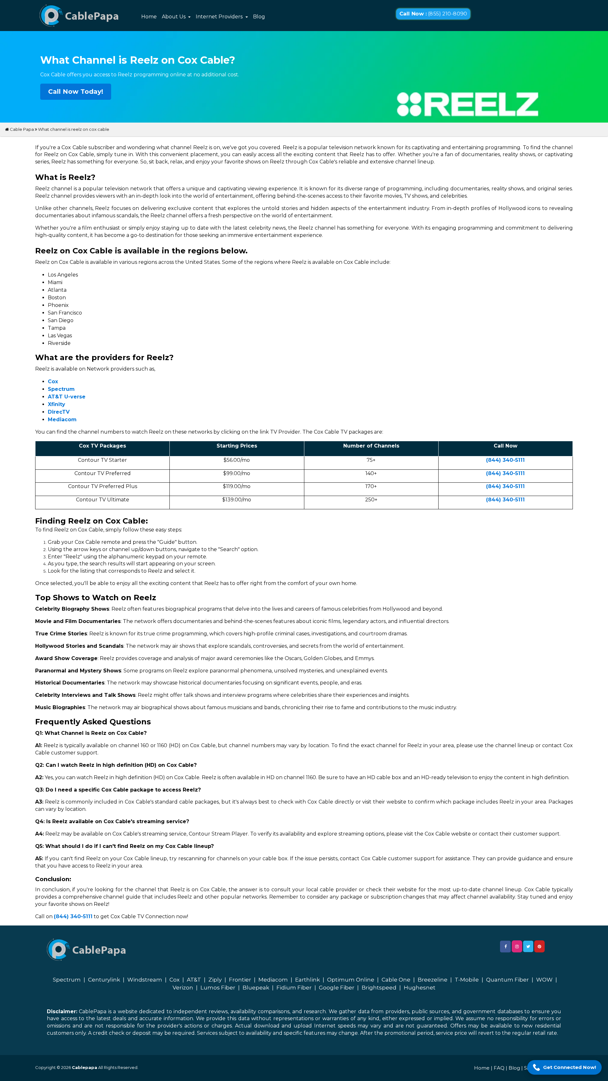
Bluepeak (256, 987)
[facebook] (505, 946)
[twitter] (528, 946)
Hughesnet (419, 987)
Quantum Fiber (507, 979)
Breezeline (432, 979)
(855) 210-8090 (433, 14)
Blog (259, 17)
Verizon (183, 987)
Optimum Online (350, 979)
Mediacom (273, 979)
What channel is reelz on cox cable (73, 129)
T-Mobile (467, 979)
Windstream (144, 979)
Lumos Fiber (217, 987)
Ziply (215, 979)
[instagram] (517, 946)
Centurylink (104, 979)
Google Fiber (336, 987)
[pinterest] (539, 946)
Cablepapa (84, 1067)
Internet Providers (220, 17)
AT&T (194, 979)
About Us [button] (174, 17)
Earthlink (307, 979)
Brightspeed (379, 987)
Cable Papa (21, 129)
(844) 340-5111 (505, 460)
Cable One (396, 979)
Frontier (240, 979)
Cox (174, 979)
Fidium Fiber (294, 987)
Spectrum (67, 979)
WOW (544, 979)
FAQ (499, 1068)
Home (149, 17)
